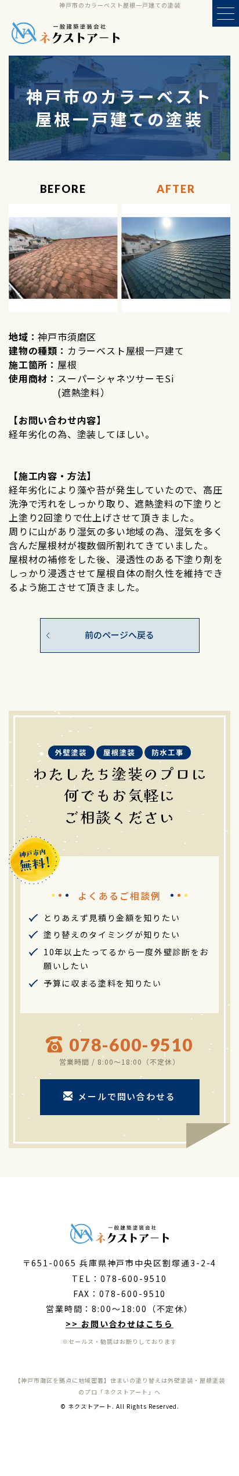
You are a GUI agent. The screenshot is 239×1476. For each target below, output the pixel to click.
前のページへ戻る (119, 635)
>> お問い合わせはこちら (119, 1323)
